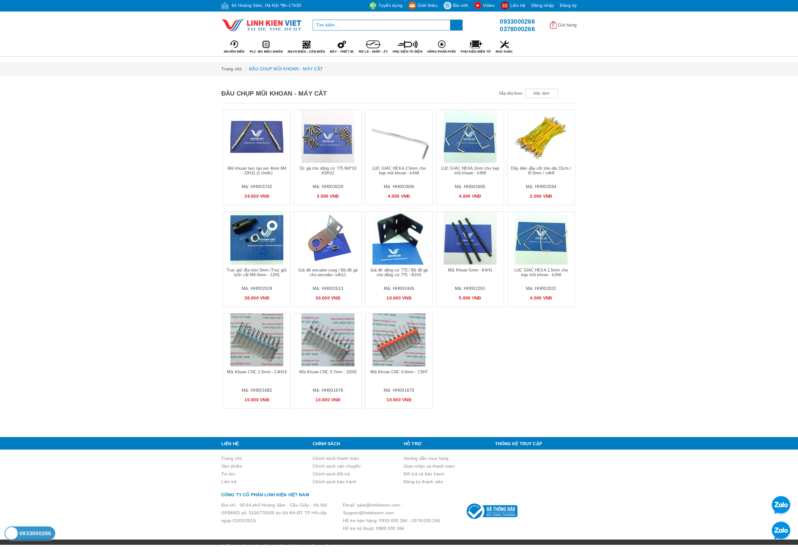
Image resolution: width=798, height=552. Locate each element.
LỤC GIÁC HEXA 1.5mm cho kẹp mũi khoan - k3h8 (541, 272)
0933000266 (517, 21)
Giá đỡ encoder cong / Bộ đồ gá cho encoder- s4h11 (328, 272)
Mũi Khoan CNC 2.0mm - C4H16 (257, 372)
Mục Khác (504, 51)
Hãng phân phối (441, 51)
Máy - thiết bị (342, 51)
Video (489, 5)
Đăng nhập (542, 5)
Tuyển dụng (390, 5)
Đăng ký (568, 5)
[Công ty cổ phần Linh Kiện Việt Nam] (262, 25)
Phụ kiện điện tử (476, 51)
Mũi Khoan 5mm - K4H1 (470, 270)
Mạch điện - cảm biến (306, 51)
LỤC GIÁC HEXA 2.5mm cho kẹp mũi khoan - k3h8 (399, 170)
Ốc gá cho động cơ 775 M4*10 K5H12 (328, 170)
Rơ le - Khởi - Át (373, 51)
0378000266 (517, 29)
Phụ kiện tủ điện (407, 51)
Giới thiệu (428, 5)
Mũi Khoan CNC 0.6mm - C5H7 (399, 372)
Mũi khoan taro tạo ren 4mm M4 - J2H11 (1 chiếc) (257, 170)
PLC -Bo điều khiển (266, 51)
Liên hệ (518, 5)
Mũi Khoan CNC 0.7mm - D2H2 (328, 372)
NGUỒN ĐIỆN (234, 51)
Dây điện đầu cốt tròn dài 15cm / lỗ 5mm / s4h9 (541, 170)
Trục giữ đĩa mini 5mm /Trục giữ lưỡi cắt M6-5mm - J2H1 (257, 272)
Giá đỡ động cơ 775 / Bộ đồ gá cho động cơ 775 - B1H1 (399, 272)
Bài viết (460, 5)
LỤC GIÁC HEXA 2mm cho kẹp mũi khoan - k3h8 (470, 170)
